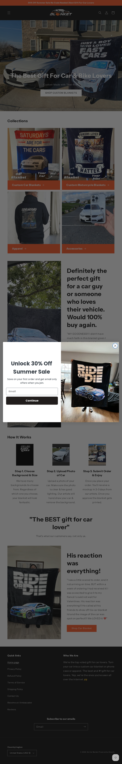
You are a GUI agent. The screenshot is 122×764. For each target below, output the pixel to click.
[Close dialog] (115, 345)
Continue (32, 400)
